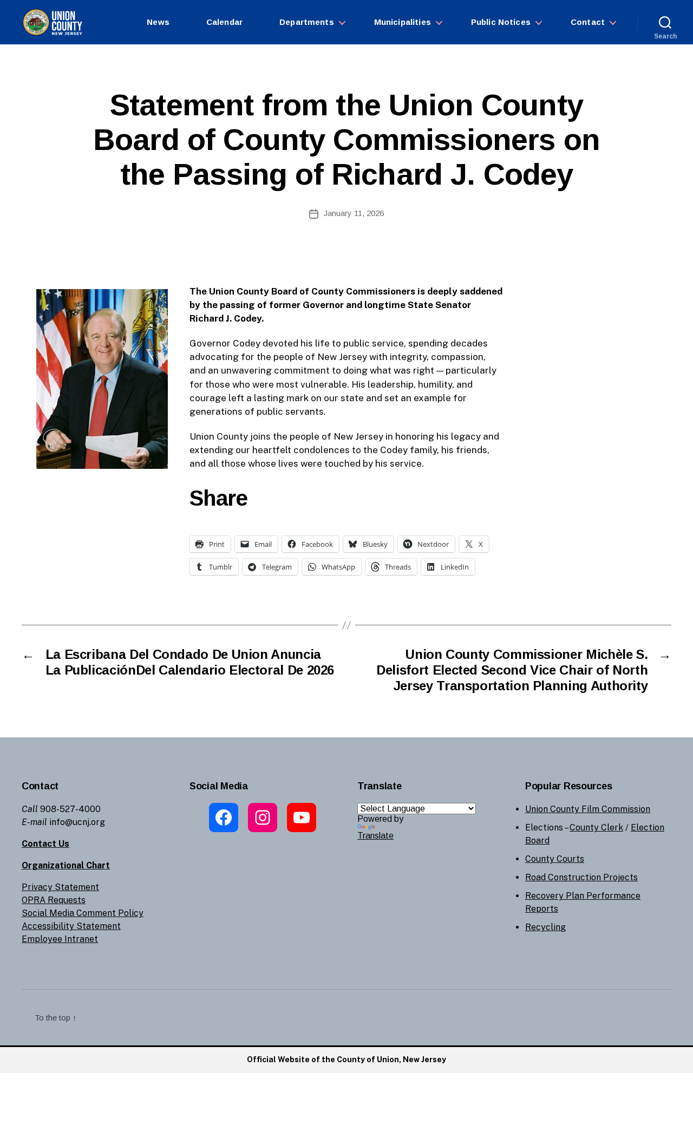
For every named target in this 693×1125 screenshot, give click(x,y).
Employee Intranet (60, 939)
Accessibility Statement (71, 926)
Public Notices (501, 22)
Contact (588, 22)
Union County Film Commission (587, 809)
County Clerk (596, 827)
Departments (306, 22)
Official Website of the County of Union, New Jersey (346, 1059)
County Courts (554, 859)
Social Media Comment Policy (82, 913)
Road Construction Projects (581, 877)
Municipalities (402, 22)
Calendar (224, 22)
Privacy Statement (60, 887)
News (158, 22)
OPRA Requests (54, 900)
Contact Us (45, 844)
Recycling (545, 927)
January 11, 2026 (354, 213)
